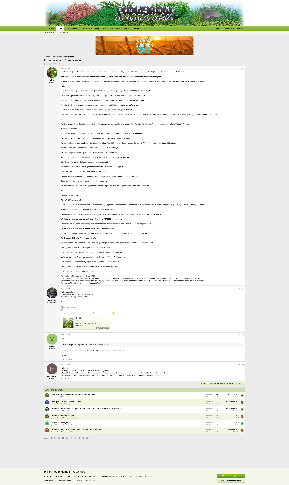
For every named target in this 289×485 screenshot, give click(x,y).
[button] (72, 28)
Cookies (68, 476)
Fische (66, 397)
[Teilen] (239, 68)
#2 (243, 288)
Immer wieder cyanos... (61, 422)
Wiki (105, 28)
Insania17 (236, 396)
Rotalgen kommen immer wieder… (66, 401)
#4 (243, 364)
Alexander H (55, 411)
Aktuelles (114, 28)
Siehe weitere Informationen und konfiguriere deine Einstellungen (69, 480)
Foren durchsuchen (62, 32)
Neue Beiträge (49, 32)
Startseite (50, 28)
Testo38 (53, 404)
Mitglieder (138, 28)
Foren (60, 28)
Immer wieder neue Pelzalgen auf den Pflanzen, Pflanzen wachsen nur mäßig (86, 408)
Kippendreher (55, 432)
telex (52, 397)
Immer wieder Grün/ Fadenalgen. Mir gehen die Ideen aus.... (78, 429)
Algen (69, 404)
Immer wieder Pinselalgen (63, 415)
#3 (243, 334)
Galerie (126, 28)
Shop (97, 28)
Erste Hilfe (69, 425)
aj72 (47, 64)
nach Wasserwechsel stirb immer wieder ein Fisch (73, 394)
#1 (243, 68)
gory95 (53, 418)
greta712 (54, 425)
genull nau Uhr (80, 313)
